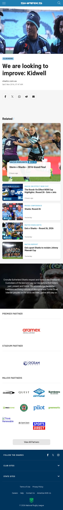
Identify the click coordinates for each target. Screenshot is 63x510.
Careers (15, 493)
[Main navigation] (4, 3)
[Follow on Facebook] (48, 455)
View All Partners (31, 442)
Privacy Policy (38, 487)
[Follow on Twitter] (53, 455)
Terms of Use (25, 487)
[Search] (59, 3)
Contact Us (30, 493)
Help (22, 493)
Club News (8, 59)
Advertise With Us (44, 493)
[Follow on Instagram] (58, 455)
